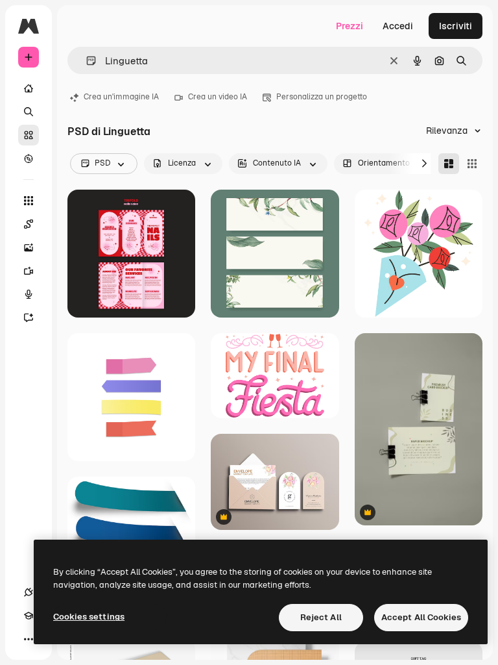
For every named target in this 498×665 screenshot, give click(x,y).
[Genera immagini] (28, 247)
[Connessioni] (28, 592)
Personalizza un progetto (321, 97)
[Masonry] (448, 163)
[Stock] (28, 135)
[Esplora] (28, 158)
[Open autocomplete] (86, 61)
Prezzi (349, 26)
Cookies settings (88, 616)
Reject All (321, 617)
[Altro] (28, 639)
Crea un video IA (217, 97)
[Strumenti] (28, 200)
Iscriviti (455, 26)
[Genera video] (28, 270)
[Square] (472, 163)
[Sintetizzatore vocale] (28, 294)
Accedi (398, 26)
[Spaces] (28, 224)
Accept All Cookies (421, 617)
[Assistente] (28, 317)
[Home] (28, 88)
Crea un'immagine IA (121, 97)
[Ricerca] (28, 111)
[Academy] (28, 615)
